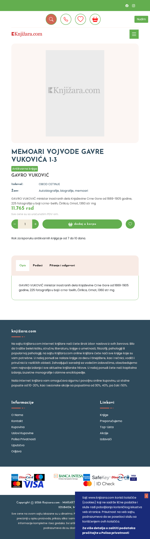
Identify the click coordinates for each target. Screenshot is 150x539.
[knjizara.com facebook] (126, 5)
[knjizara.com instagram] (133, 5)
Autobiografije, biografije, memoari (63, 191)
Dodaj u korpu (85, 224)
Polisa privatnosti (23, 439)
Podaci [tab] (37, 265)
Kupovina (18, 427)
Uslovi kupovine (22, 433)
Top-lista (107, 427)
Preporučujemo (111, 421)
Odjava (16, 451)
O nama (17, 415)
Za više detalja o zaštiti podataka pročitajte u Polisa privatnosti (108, 530)
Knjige (104, 415)
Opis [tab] (22, 265)
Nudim (141, 19)
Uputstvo (18, 445)
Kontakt (17, 421)
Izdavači (106, 439)
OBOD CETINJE (49, 184)
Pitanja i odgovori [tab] (62, 265)
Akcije (104, 433)
